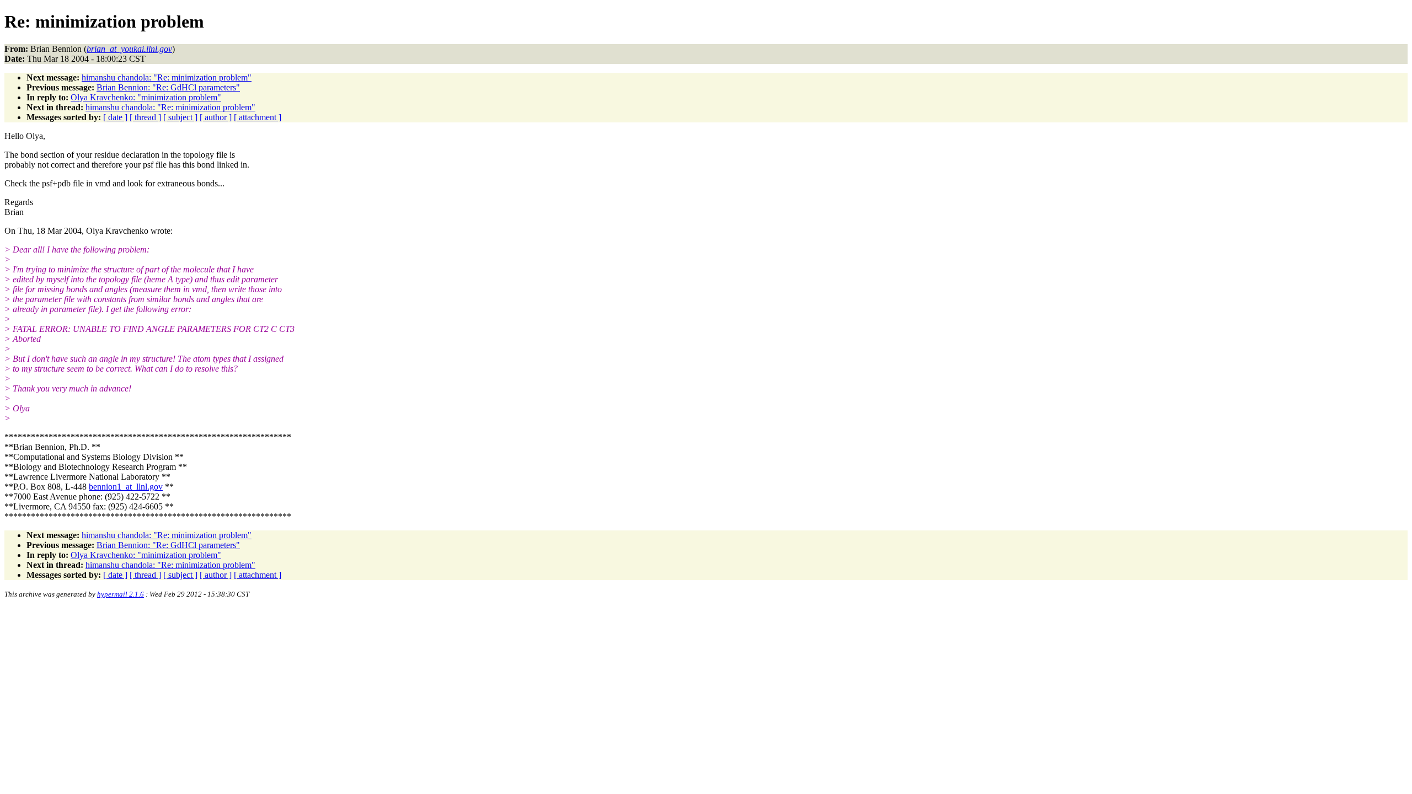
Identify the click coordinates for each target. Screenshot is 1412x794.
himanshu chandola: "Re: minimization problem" (167, 77)
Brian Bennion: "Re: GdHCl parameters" (168, 87)
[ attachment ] (257, 117)
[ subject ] (180, 117)
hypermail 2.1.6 (120, 594)
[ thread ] (145, 117)
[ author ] (216, 117)
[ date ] (115, 117)
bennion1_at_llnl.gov (126, 486)
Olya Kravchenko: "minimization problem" (146, 97)
